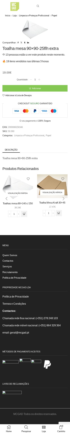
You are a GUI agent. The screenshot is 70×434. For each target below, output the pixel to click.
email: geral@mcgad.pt (15, 332)
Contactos (7, 260)
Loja (15, 15)
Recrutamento (10, 272)
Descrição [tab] (11, 149)
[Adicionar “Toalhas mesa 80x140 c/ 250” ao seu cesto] (24, 214)
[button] (6, 199)
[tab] (11, 150)
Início (7, 15)
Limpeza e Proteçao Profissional (34, 15)
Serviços (7, 266)
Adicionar (36, 88)
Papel (54, 15)
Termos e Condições (14, 303)
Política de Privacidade (14, 277)
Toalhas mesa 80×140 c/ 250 (18, 203)
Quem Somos (9, 255)
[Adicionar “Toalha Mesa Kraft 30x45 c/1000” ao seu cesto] (59, 213)
